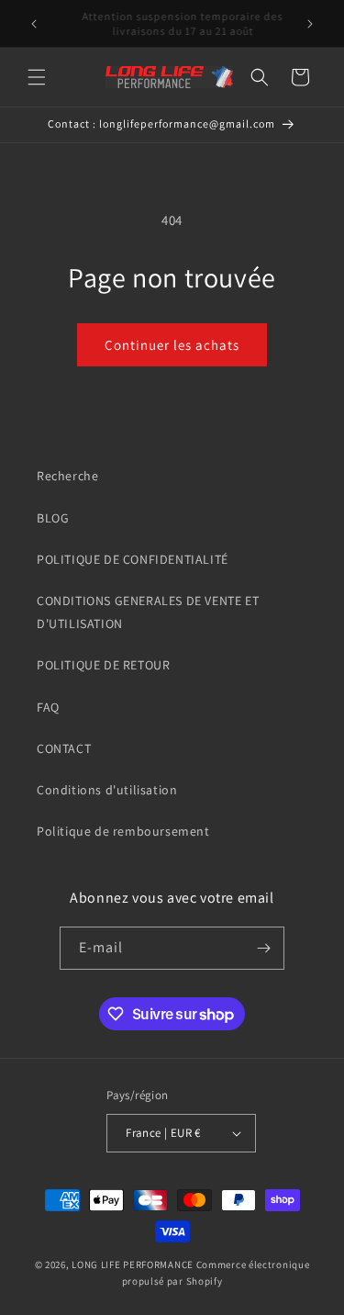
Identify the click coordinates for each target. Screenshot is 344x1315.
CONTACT (64, 748)
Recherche (67, 475)
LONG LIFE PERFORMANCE (133, 1264)
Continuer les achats (172, 345)
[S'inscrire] (263, 948)
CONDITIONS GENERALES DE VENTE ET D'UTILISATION (148, 612)
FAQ (48, 707)
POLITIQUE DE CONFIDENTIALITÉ (132, 559)
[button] (37, 77)
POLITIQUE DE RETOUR (103, 665)
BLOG (53, 518)
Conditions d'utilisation (107, 789)
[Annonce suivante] (310, 24)
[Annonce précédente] (34, 24)
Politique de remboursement (123, 831)
